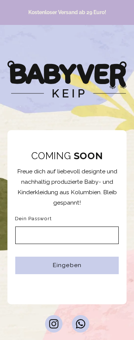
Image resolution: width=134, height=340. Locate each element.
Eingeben (66, 265)
